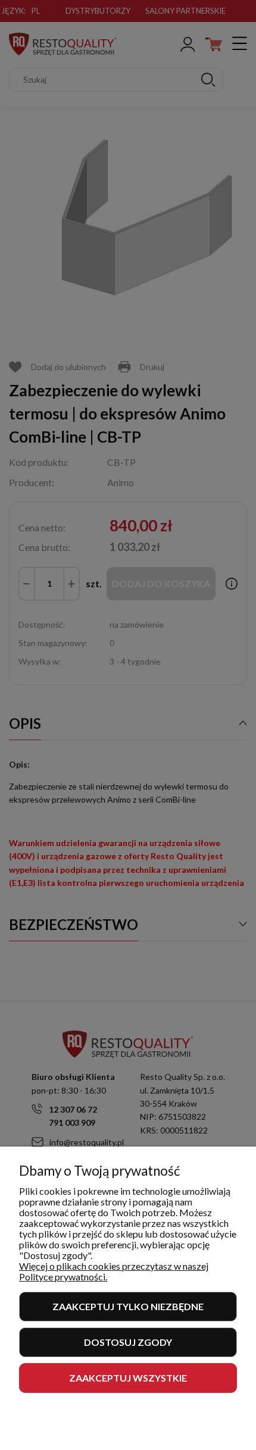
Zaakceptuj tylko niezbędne (128, 1306)
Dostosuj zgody (128, 1342)
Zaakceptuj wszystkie (128, 1377)
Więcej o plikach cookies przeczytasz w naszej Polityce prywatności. (113, 1271)
